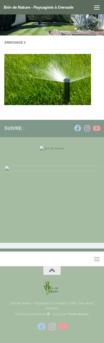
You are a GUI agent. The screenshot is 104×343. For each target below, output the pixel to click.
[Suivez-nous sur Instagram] (86, 128)
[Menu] (97, 7)
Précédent (73, 210)
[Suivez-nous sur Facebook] (77, 128)
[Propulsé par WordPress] (48, 314)
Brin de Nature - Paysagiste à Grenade (39, 7)
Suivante (84, 210)
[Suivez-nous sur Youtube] (96, 128)
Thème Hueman (78, 314)
